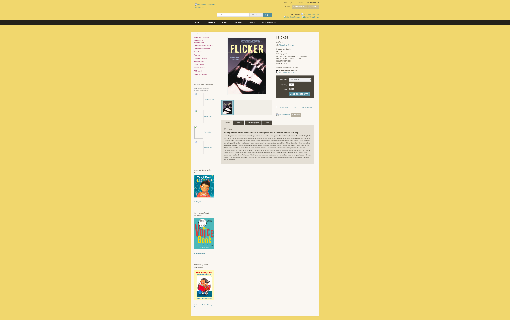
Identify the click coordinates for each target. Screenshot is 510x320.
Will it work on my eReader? (288, 72)
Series (251, 22)
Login (301, 3)
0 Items (287, 7)
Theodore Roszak (286, 45)
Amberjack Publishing (202, 37)
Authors (238, 22)
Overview (227, 122)
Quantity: (284, 85)
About (197, 22)
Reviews (239, 122)
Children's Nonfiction (201, 48)
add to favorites (307, 107)
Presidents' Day (208, 99)
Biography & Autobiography (199, 41)
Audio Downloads (199, 253)
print (295, 107)
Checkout (313, 7)
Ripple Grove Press (201, 74)
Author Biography (253, 122)
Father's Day (207, 132)
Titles (224, 22)
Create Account (313, 3)
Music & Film (198, 64)
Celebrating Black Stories (203, 45)
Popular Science (200, 68)
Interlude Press (199, 61)
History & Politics (200, 58)
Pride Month (198, 71)
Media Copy (296, 114)
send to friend (284, 107)
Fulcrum (197, 55)
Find (266, 15)
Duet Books (198, 52)
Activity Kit (197, 202)
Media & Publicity (269, 22)
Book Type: (283, 79)
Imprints (211, 22)
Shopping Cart (299, 7)
